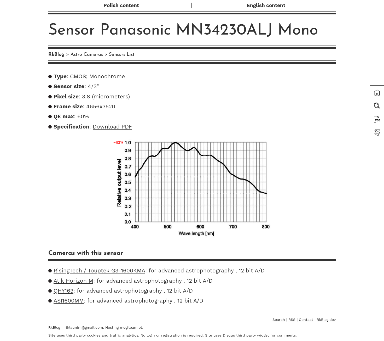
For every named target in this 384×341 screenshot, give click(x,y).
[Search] (377, 106)
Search (278, 319)
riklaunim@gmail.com (84, 327)
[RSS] (377, 120)
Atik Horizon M (73, 281)
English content (266, 5)
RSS (291, 319)
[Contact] (377, 133)
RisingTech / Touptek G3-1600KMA (99, 270)
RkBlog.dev (326, 319)
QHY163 (63, 291)
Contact (306, 319)
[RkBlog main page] (377, 93)
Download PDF (112, 127)
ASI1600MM (69, 301)
